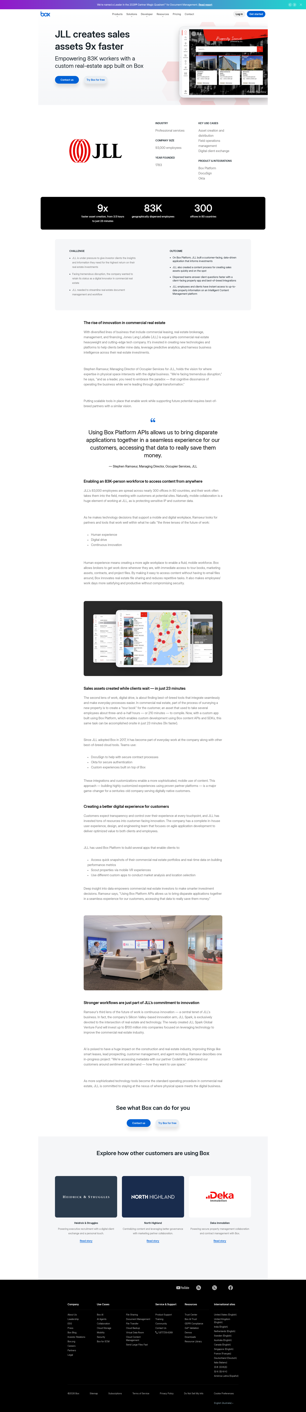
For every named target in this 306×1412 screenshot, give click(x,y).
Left (290, 5)
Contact (189, 14)
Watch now (211, 5)
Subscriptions (115, 1393)
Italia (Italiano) (220, 1362)
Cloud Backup (133, 1328)
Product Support (163, 1314)
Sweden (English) (222, 1335)
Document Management (138, 1319)
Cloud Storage (104, 1328)
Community (161, 1323)
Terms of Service (140, 1393)
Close (301, 5)
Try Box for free (96, 79)
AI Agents (101, 1319)
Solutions (131, 14)
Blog (199, 1288)
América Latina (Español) (226, 1376)
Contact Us (160, 1328)
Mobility (101, 1332)
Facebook (230, 1288)
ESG (70, 1323)
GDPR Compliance (194, 1323)
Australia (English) (223, 1340)
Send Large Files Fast (137, 1344)
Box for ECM (103, 1341)
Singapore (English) (223, 1349)
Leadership (73, 1319)
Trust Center (191, 1314)
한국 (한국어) (220, 1371)
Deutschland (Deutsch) (225, 1358)
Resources (163, 14)
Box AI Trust (191, 1319)
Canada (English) (222, 1344)
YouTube (183, 1288)
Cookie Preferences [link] (224, 1393)
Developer (147, 14)
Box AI (100, 1314)
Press (70, 1328)
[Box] (45, 14)
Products (117, 14)
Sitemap (94, 1393)
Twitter (214, 1288)
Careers (72, 1346)
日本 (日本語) (220, 1367)
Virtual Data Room (135, 1332)
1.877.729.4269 (165, 1332)
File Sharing (132, 1314)
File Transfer (132, 1323)
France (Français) (222, 1353)
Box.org (71, 1341)
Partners (72, 1350)
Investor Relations (76, 1337)
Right (294, 5)
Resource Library (193, 1341)
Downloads (190, 1337)
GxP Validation (192, 1328)
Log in (239, 14)
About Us (72, 1314)
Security (101, 1337)
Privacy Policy (167, 1393)
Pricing (177, 14)
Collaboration (103, 1323)
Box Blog (72, 1332)
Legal (70, 1354)
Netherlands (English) (224, 1331)
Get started (256, 14)
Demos (188, 1332)
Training (159, 1319)
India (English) (221, 1326)
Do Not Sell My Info (193, 1393)
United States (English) (225, 1314)
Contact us (67, 79)
